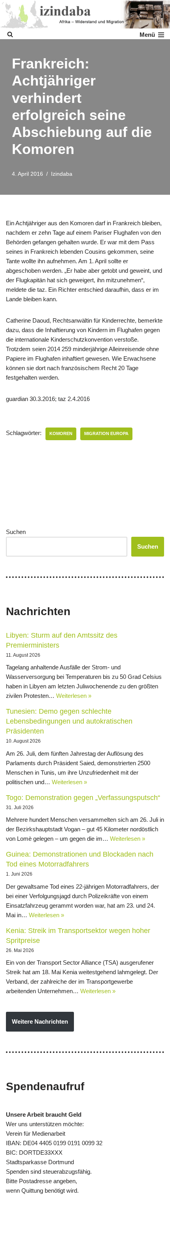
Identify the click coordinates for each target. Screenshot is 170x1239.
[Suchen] (10, 34)
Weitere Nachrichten (40, 1021)
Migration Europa (106, 433)
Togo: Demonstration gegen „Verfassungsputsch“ (83, 798)
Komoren (60, 433)
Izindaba (61, 174)
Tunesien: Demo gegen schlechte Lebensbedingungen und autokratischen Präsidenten (69, 721)
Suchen (16, 531)
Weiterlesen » (73, 695)
